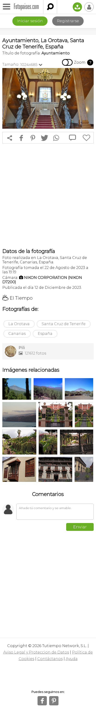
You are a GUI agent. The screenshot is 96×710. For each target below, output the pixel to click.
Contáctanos (50, 659)
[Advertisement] (48, 195)
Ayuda (72, 659)
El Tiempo (17, 298)
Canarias (17, 333)
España (45, 333)
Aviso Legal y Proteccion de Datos (36, 652)
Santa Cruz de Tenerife (64, 324)
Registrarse (68, 21)
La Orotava (19, 324)
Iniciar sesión (30, 21)
